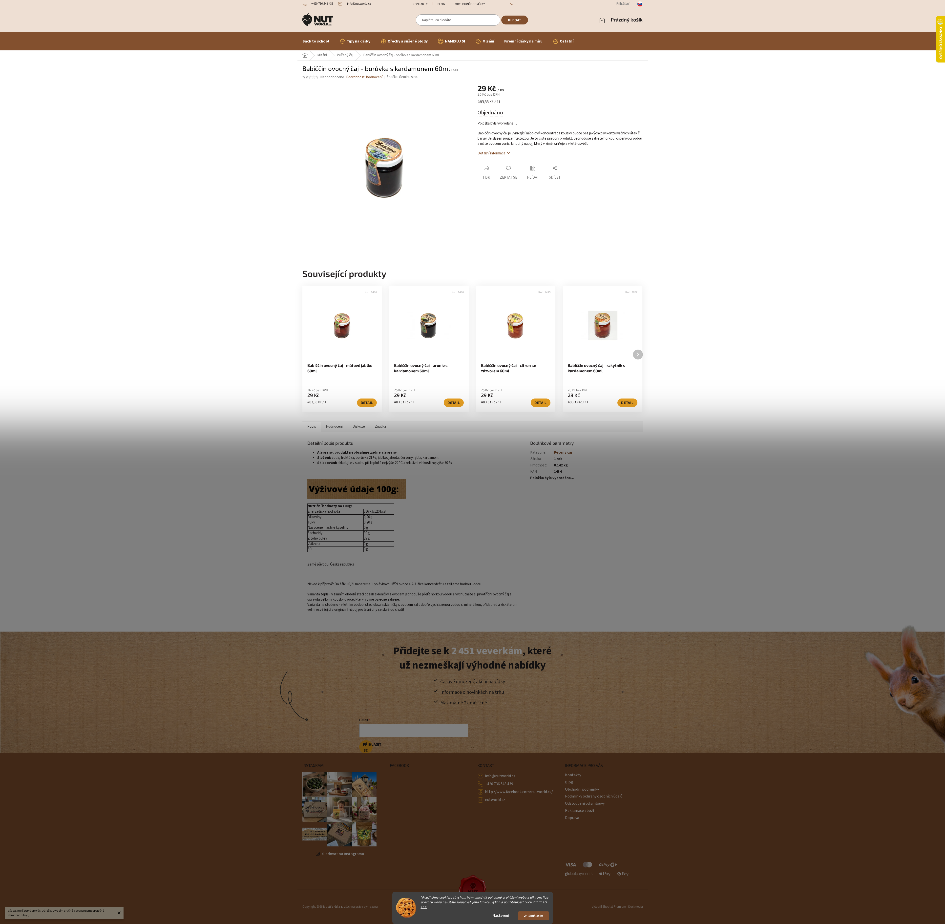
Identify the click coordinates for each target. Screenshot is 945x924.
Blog (441, 4)
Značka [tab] (380, 426)
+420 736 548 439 (499, 784)
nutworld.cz (495, 799)
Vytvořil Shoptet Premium (609, 906)
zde (424, 906)
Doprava (572, 817)
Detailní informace (491, 153)
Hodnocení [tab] (334, 426)
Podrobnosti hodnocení (364, 77)
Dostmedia (635, 906)
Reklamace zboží (579, 810)
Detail (367, 402)
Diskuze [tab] (359, 426)
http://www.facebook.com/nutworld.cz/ (519, 792)
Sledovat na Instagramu (343, 854)
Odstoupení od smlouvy (585, 803)
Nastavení (501, 915)
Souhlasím (535, 915)
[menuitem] (315, 41)
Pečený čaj (563, 452)
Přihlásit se (368, 747)
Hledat (514, 20)
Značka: (402, 77)
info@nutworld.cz (500, 776)
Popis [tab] (311, 426)
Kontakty (420, 4)
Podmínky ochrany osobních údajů (593, 796)
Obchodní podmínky (470, 4)
